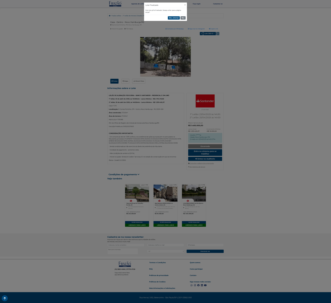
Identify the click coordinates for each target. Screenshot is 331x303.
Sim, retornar (174, 18)
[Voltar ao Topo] (5, 298)
